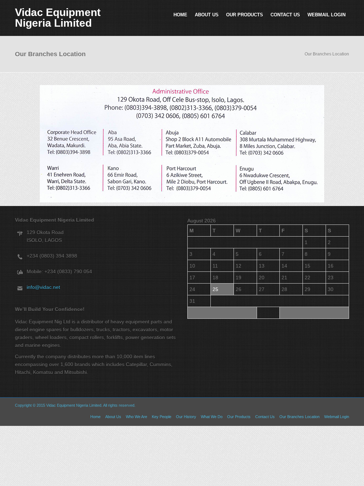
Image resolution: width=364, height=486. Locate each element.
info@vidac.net (43, 287)
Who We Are (136, 416)
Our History (186, 416)
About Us (207, 14)
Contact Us (285, 14)
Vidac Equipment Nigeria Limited (58, 17)
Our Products (244, 14)
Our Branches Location (299, 416)
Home (180, 14)
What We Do (212, 416)
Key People (161, 416)
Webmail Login (326, 14)
